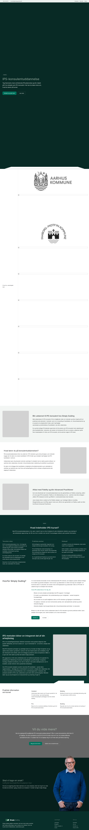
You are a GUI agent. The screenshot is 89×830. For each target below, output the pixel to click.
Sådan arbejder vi (59, 4)
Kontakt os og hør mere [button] (9, 93)
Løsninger (44, 4)
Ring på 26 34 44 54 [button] (35, 743)
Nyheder (81, 1)
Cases (85, 1)
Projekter (50, 4)
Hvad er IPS (75, 827)
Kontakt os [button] (35, 617)
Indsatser (77, 1)
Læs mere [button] (21, 93)
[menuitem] (76, 1)
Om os (74, 4)
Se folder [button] (44, 617)
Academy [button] (68, 4)
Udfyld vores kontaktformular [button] (51, 743)
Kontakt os (75, 826)
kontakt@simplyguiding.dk (16, 1)
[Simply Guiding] (10, 5)
